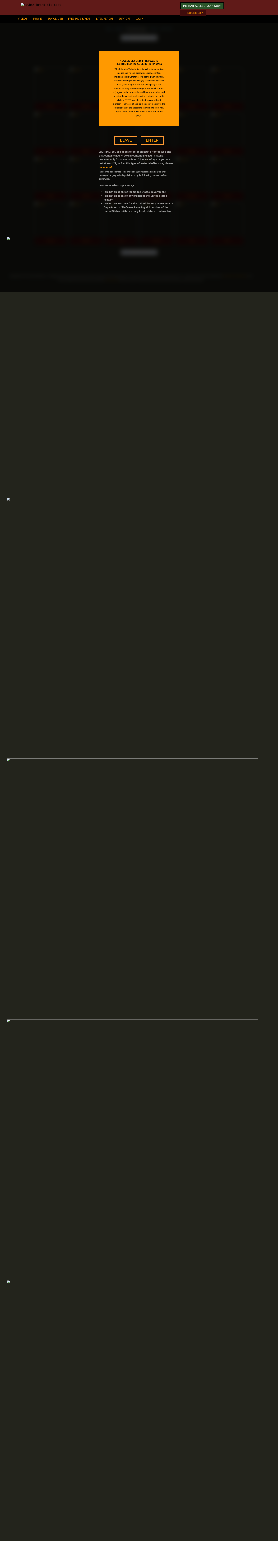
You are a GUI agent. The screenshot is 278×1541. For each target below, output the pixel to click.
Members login (195, 13)
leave (126, 140)
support (124, 18)
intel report (104, 18)
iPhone (37, 18)
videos (23, 18)
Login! (140, 18)
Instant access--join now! (202, 5)
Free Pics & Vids (79, 18)
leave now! (105, 167)
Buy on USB (55, 18)
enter (152, 140)
